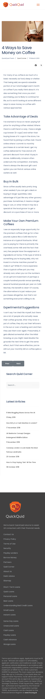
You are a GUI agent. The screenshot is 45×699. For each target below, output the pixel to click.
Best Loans (8, 601)
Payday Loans (9, 635)
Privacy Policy (9, 539)
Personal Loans (10, 596)
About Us (7, 571)
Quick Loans (8, 591)
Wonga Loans (9, 644)
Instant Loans (9, 614)
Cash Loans (8, 630)
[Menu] (38, 4)
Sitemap (7, 580)
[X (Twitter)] (41, 65)
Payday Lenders (10, 553)
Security (7, 548)
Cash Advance (10, 639)
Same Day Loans (10, 621)
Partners (7, 562)
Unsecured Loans (11, 625)
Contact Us (8, 534)
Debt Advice (9, 576)
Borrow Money (10, 557)
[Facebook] (36, 65)
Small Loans (8, 610)
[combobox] (22, 385)
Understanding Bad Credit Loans (18, 605)
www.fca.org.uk (31, 692)
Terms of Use (9, 543)
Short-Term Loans (11, 587)
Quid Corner (21, 58)
